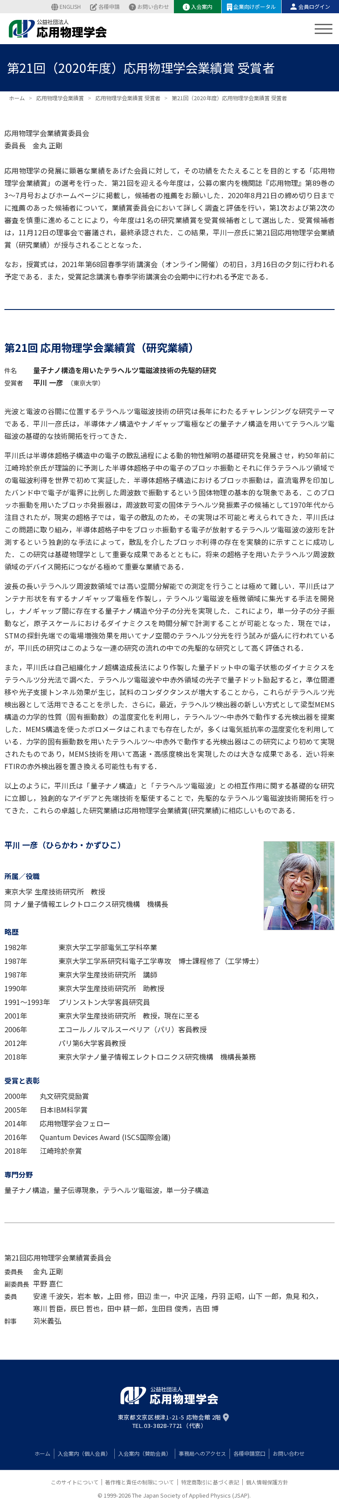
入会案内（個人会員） (84, 1453)
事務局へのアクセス (202, 1453)
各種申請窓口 (249, 1453)
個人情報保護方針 (267, 1482)
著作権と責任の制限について (139, 1482)
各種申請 (109, 6)
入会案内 (201, 6)
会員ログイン (314, 6)
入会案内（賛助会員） (144, 1453)
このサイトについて (74, 1482)
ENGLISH (70, 6)
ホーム (42, 1453)
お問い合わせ (153, 6)
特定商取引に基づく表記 (210, 1482)
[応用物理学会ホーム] (58, 28)
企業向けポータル (255, 6)
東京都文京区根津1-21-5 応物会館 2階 (169, 1417)
